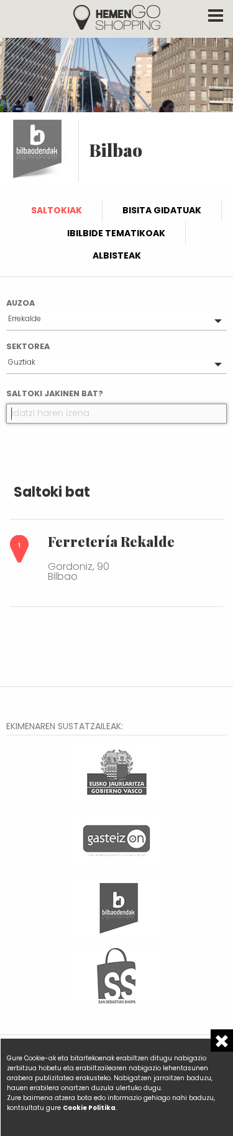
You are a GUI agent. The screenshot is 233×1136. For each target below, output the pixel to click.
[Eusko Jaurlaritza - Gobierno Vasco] (117, 771)
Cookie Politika (89, 1107)
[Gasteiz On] (117, 839)
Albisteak (117, 255)
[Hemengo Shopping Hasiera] (116, 16)
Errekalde (24, 318)
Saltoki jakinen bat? (54, 393)
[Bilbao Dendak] (117, 906)
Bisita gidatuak (161, 210)
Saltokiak (56, 210)
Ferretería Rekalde (111, 541)
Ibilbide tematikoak (116, 233)
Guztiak (21, 362)
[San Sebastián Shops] (117, 974)
